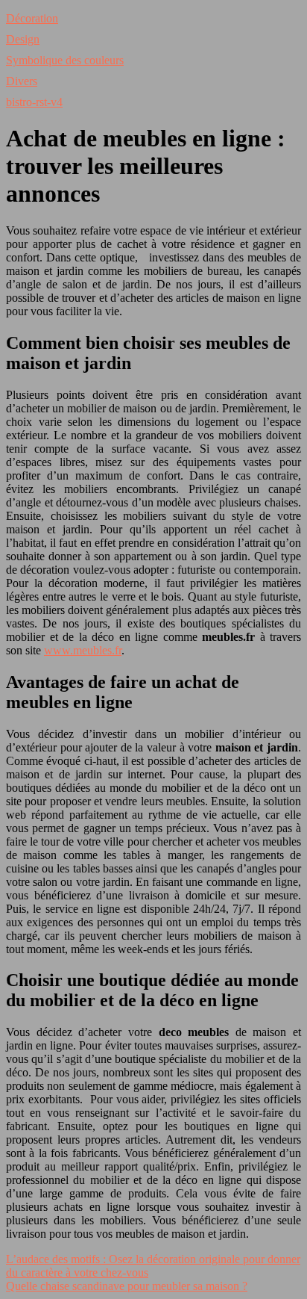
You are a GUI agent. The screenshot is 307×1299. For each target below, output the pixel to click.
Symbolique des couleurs (65, 60)
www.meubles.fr (82, 650)
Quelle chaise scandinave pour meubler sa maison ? (126, 1286)
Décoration (32, 18)
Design (22, 39)
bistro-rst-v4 (34, 102)
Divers (21, 81)
